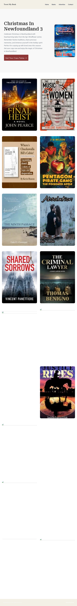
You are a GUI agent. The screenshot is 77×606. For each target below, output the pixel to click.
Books (54, 4)
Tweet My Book (10, 4)
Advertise (62, 4)
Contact (70, 4)
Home (47, 4)
